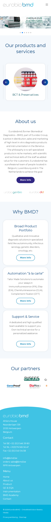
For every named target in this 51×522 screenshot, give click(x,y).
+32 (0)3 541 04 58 (16, 451)
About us (8, 480)
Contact (7, 499)
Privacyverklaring (10, 517)
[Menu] (47, 4)
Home (6, 477)
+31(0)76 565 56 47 (19, 447)
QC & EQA (8, 488)
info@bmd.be (10, 458)
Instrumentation (11, 491)
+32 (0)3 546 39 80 (20, 443)
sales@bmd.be (19, 462)
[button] (20, 32)
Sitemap (22, 517)
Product (7, 484)
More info (25, 180)
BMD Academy (11, 495)
